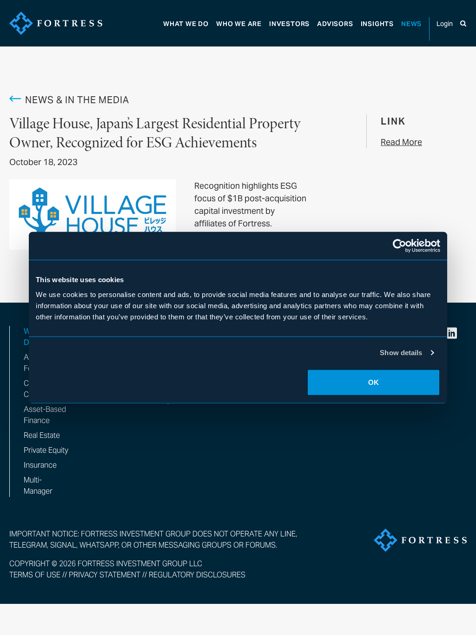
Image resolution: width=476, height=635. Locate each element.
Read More (401, 142)
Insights (377, 24)
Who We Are (239, 24)
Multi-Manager (38, 485)
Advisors (335, 24)
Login (444, 24)
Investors (289, 24)
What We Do (186, 24)
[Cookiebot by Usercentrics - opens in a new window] (399, 246)
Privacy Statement (104, 575)
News (411, 24)
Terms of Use (34, 575)
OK (373, 382)
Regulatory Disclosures (197, 575)
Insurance (40, 465)
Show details (401, 353)
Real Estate (42, 435)
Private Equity (46, 450)
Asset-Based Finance (45, 414)
